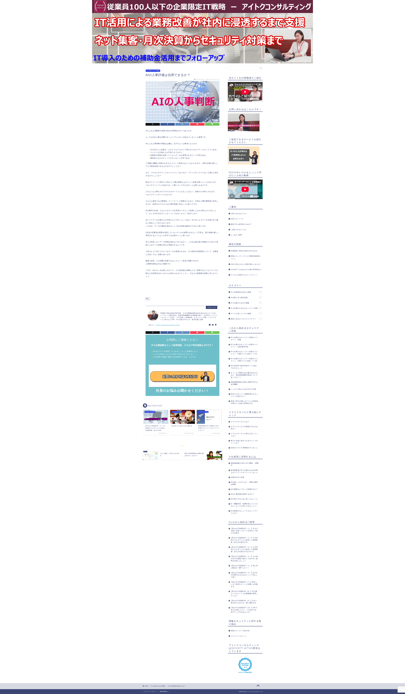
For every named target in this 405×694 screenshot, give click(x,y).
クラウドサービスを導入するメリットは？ (244, 435)
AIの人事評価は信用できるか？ (242, 494)
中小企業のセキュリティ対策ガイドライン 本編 (244, 338)
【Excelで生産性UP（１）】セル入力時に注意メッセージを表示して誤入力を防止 (244, 531)
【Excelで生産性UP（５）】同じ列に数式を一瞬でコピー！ (244, 567)
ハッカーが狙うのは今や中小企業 (243, 389)
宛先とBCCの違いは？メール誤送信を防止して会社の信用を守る (244, 402)
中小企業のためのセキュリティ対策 (246, 308)
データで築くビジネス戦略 (246, 313)
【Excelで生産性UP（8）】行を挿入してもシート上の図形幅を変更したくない (244, 593)
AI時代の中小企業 (237, 477)
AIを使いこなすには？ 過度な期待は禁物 (244, 483)
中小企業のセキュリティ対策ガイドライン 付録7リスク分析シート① (244, 353)
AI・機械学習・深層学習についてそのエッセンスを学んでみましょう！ (244, 505)
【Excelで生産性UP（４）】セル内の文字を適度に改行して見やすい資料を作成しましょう (244, 558)
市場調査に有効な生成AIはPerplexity (244, 251)
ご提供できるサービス (239, 229)
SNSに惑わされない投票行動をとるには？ (246, 264)
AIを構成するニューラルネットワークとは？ (244, 512)
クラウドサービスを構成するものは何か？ (244, 428)
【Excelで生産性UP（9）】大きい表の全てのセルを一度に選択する (244, 602)
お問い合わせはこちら (239, 213)
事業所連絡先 (164, 691)
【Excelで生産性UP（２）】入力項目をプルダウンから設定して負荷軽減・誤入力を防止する (244, 540)
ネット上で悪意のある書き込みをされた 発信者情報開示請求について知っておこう (244, 375)
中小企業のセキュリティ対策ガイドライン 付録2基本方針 (244, 346)
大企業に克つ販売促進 (246, 297)
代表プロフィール (237, 219)
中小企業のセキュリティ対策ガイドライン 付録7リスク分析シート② (244, 360)
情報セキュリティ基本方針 (240, 631)
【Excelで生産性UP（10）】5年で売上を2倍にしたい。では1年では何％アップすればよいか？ (244, 610)
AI (148, 298)
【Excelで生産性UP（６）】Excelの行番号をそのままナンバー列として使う (244, 575)
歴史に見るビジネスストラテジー (246, 319)
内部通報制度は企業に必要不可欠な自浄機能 (244, 383)
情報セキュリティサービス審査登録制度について (246, 257)
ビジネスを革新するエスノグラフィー (244, 275)
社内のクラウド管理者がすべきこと (244, 448)
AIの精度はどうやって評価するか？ (244, 489)
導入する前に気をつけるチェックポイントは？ (244, 442)
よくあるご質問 (236, 235)
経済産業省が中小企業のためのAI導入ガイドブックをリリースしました (244, 471)
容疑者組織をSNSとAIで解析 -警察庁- (245, 464)
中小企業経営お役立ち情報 (246, 292)
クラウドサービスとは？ (240, 422)
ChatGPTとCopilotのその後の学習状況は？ (246, 269)
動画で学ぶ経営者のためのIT (241, 224)
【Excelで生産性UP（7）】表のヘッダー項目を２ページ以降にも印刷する (244, 584)
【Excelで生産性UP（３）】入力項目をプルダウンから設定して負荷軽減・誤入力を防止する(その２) (244, 549)
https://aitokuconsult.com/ (168, 325)
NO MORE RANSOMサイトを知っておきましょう (244, 367)
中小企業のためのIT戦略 (153, 70)
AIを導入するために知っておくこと (244, 499)
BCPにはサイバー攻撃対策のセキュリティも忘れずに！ (244, 395)
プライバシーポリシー (239, 636)
